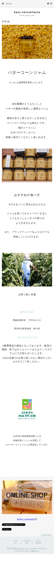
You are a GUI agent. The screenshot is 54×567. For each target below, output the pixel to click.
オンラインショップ (27, 337)
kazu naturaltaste (27, 12)
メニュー (8, 4)
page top (47, 535)
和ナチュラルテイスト (21, 548)
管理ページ (35, 551)
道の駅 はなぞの (27, 312)
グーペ (27, 551)
